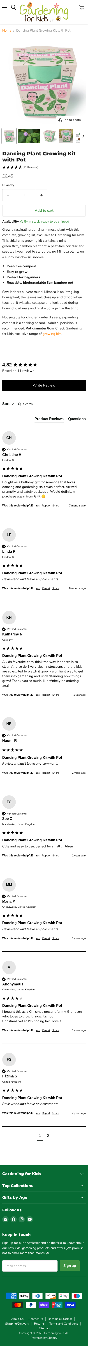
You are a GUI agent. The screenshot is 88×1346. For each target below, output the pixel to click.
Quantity (8, 185)
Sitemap (44, 1328)
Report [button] (46, 505)
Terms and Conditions (63, 1324)
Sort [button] (6, 404)
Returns (39, 1324)
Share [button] (55, 505)
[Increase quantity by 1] (41, 195)
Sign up (69, 1265)
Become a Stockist (60, 1319)
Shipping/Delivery (17, 1324)
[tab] (49, 419)
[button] (9, 136)
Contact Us (35, 1319)
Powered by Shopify (44, 1338)
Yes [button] (38, 505)
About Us (17, 1319)
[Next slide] (83, 136)
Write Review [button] (44, 385)
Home (6, 30)
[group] (44, 364)
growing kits (52, 333)
